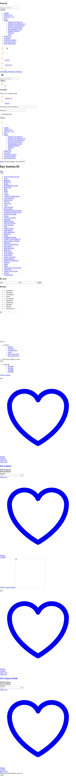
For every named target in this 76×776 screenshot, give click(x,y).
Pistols (6, 235)
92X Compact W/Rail (9, 678)
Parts (5, 227)
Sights (6, 264)
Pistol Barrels (8, 230)
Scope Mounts (8, 253)
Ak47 (6, 178)
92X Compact (5, 466)
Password (3, 110)
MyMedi (9, 304)
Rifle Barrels (8, 246)
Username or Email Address (9, 107)
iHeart (8, 296)
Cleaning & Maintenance (12, 196)
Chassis (6, 194)
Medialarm (9, 300)
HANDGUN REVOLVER (12, 210)
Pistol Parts (7, 234)
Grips (5, 205)
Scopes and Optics (10, 257)
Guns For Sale (8, 207)
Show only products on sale (11, 359)
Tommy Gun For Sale (11, 271)
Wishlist (8, 65)
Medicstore (9, 302)
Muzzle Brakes (8, 221)
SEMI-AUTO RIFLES (11, 260)
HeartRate (9, 293)
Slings (6, 266)
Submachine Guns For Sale (12, 268)
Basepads (7, 180)
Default (10, 347)
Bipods (6, 184)
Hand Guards (8, 209)
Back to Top (4, 771)
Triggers (6, 273)
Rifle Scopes (8, 251)
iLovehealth (10, 298)
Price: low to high (13, 354)
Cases (6, 193)
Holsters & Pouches (10, 214)
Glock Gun (7, 203)
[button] (3, 462)
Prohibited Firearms (10, 237)
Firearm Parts (8, 200)
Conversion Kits (9, 198)
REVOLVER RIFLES (11, 244)
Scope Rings (8, 255)
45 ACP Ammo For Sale (11, 177)
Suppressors (7, 269)
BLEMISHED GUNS (11, 185)
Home (2, 161)
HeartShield (10, 295)
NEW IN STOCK (9, 223)
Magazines (7, 219)
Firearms (6, 202)
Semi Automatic (9, 259)
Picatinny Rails (8, 228)
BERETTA (7, 182)
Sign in (7, 60)
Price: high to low (13, 356)
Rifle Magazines (9, 248)
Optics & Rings (9, 225)
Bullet (6, 191)
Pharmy (8, 306)
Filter (1, 171)
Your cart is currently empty (8, 93)
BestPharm (9, 291)
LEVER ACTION (10, 218)
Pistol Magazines (9, 232)
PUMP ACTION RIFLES (12, 239)
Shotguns (7, 262)
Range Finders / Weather (11, 241)
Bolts (5, 189)
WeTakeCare (10, 308)
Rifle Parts (7, 250)
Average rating (12, 350)
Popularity (11, 348)
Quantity (2, 473)
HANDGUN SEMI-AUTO (12, 212)
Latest (10, 352)
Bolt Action (7, 187)
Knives (6, 216)
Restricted (7, 243)
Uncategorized (8, 275)
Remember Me (7, 114)
